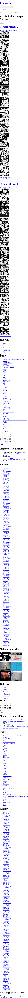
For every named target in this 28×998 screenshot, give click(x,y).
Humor (2, 23)
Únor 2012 (5, 613)
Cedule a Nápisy (9, 367)
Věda (4, 421)
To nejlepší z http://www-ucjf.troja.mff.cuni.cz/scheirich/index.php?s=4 (14, 453)
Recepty (5, 404)
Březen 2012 (6, 611)
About (4, 9)
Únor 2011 (5, 629)
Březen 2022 (6, 475)
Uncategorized (6, 350)
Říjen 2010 (6, 635)
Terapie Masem (7, 178)
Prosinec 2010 (6, 632)
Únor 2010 (5, 641)
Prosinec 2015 (6, 552)
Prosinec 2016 (6, 536)
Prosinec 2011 (6, 616)
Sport (4, 410)
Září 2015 (5, 556)
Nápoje (5, 349)
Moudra (5, 398)
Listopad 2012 (6, 600)
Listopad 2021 (6, 481)
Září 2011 (5, 620)
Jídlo (4, 384)
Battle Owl (5, 361)
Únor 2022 (5, 476)
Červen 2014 (6, 575)
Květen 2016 (6, 545)
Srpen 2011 (6, 621)
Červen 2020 (6, 504)
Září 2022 (5, 468)
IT (3, 346)
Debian (4, 370)
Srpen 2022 (6, 469)
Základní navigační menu (6, 7)
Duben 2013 (6, 593)
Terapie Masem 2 (9, 26)
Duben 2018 (6, 520)
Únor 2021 (5, 493)
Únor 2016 (5, 549)
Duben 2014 (6, 578)
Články (4, 427)
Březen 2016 (6, 547)
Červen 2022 (6, 472)
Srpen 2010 (6, 638)
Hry (4, 377)
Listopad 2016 (6, 538)
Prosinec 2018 (6, 514)
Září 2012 (5, 603)
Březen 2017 (6, 532)
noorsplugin (20, 996)
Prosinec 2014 (6, 567)
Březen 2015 (6, 564)
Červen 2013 (6, 591)
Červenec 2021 (7, 486)
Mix (4, 395)
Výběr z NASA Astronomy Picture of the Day (15, 420)
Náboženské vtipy (7, 399)
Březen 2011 (6, 628)
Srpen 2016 (6, 540)
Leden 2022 (6, 478)
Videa (5, 416)
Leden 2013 (6, 597)
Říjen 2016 (6, 539)
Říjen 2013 (6, 585)
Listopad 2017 (6, 524)
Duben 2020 (6, 506)
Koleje (4, 389)
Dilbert (5, 372)
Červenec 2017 (7, 526)
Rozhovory (6, 407)
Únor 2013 (5, 596)
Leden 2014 (6, 582)
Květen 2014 (6, 577)
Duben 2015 (6, 563)
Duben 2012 (6, 610)
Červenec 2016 (7, 542)
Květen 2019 (6, 510)
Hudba (4, 343)
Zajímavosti (6, 351)
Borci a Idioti (7, 363)
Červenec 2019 (7, 508)
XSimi (6, 30)
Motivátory (6, 397)
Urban (4, 414)
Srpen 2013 (6, 588)
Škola (4, 428)
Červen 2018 (6, 518)
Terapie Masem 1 (9, 184)
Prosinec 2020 (6, 496)
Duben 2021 (6, 490)
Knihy (5, 387)
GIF (4, 375)
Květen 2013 (6, 592)
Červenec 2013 (7, 589)
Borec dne (5, 364)
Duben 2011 (6, 627)
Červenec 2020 (7, 503)
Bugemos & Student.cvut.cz (9, 365)
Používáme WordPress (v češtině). (8, 997)
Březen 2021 (6, 492)
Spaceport (5, 409)
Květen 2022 (6, 474)
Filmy (5, 374)
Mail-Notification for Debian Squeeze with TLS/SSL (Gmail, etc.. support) (15, 460)
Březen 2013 (6, 595)
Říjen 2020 (6, 499)
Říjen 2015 (6, 554)
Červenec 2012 (7, 606)
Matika (4, 393)
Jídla (4, 347)
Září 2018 (5, 517)
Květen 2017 (6, 529)
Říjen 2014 (6, 570)
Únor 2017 (5, 533)
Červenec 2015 (7, 558)
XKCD (4, 424)
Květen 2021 (6, 489)
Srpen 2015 (6, 557)
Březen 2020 (6, 507)
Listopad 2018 (6, 515)
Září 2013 (5, 586)
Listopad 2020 (6, 497)
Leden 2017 (6, 535)
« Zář (1, 444)
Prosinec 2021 (6, 479)
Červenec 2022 (7, 471)
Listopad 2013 (6, 584)
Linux (4, 392)
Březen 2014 (6, 579)
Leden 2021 (6, 494)
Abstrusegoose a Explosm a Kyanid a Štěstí (13, 359)
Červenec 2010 (7, 639)
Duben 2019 (6, 511)
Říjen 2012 (6, 602)
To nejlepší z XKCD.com (8, 412)
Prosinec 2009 (6, 643)
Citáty (4, 369)
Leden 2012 (6, 614)
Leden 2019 (6, 513)
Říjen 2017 (6, 525)
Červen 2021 (6, 487)
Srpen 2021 (6, 485)
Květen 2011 (6, 625)
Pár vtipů (6, 403)
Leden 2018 (6, 522)
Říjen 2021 (6, 482)
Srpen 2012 (6, 604)
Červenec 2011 (6, 623)
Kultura (5, 390)
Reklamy (5, 406)
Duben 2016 (6, 546)
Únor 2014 (5, 581)
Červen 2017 (6, 528)
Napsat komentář (12, 30)
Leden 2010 (6, 642)
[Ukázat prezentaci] (5, 177)
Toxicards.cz (6, 413)
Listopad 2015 (6, 553)
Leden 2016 (6, 550)
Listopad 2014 (6, 568)
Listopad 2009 (6, 645)
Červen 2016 (6, 543)
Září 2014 (5, 571)
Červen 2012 (6, 607)
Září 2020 (5, 500)
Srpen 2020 (6, 501)
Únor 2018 (5, 521)
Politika (5, 401)
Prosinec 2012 (6, 599)
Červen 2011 (6, 624)
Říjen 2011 (5, 618)
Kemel (4, 385)
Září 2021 (5, 483)
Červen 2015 (6, 560)
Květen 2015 (6, 561)
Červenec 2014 (7, 574)
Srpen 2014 (6, 572)
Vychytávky (7, 418)
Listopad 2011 (6, 617)
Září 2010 (5, 636)
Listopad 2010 (6, 634)
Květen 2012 (6, 609)
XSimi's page (7, 3)
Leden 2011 (6, 631)
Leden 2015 (6, 565)
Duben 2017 (6, 531)
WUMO (5, 423)
